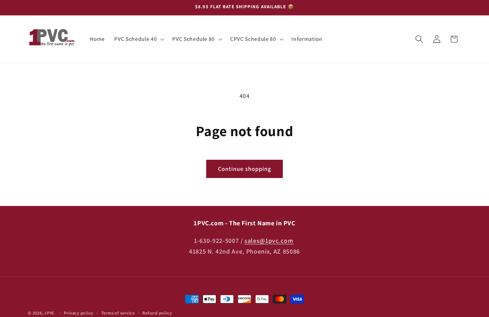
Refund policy (157, 313)
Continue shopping (244, 169)
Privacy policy (78, 313)
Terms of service (118, 313)
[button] (139, 39)
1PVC (49, 313)
